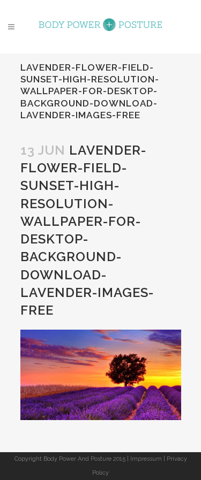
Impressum (146, 458)
